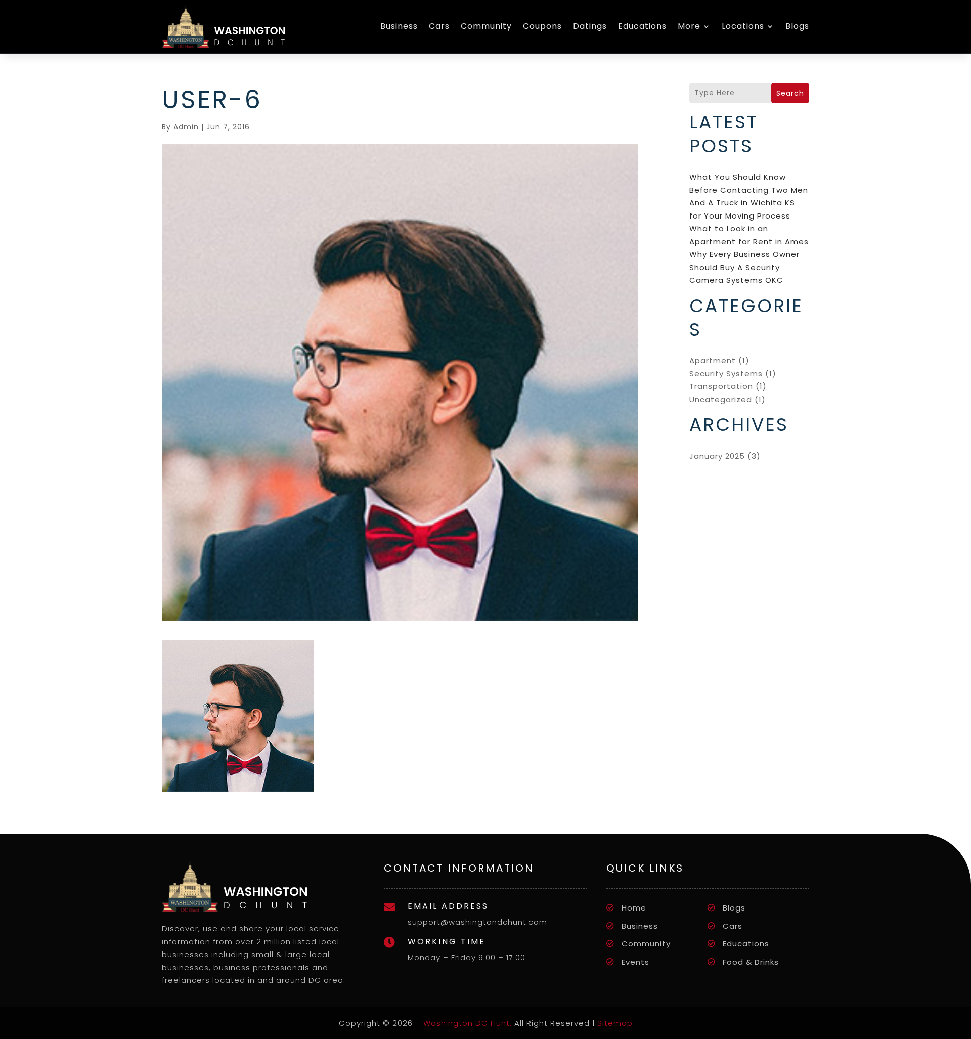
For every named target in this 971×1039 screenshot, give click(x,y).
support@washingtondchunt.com (477, 922)
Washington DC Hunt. (467, 1023)
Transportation (721, 386)
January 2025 (717, 456)
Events (635, 962)
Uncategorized (720, 399)
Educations (642, 26)
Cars (439, 26)
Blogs (797, 26)
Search (790, 93)
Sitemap (615, 1023)
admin (186, 127)
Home (634, 907)
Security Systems (726, 373)
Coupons (542, 26)
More (689, 26)
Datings (590, 26)
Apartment (712, 360)
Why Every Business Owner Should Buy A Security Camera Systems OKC (744, 267)
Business (399, 26)
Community (486, 26)
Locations (743, 26)
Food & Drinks (751, 962)
